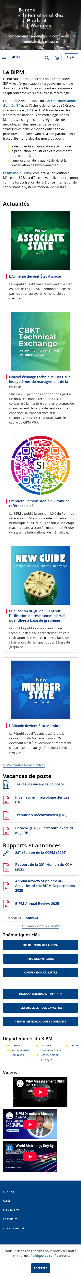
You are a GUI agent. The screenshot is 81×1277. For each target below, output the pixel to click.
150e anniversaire (40, 959)
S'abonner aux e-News (42, 926)
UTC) (29, 110)
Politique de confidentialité (50, 1255)
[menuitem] (8, 1191)
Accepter (40, 1268)
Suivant (32, 918)
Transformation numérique (40, 994)
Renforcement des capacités (40, 1008)
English (71, 57)
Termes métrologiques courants (40, 1021)
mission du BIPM (19, 173)
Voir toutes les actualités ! (26, 765)
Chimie (16, 1045)
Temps (74, 1045)
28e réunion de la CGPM (41, 945)
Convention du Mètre (40, 972)
